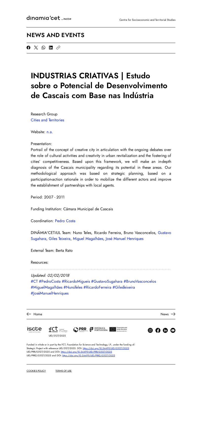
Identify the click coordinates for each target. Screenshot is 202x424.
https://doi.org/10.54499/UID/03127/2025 (106, 348)
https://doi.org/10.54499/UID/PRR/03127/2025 (86, 352)
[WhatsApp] (43, 47)
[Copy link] (58, 47)
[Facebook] (28, 47)
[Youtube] (172, 330)
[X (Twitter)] (36, 47)
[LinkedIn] (51, 47)
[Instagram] (150, 330)
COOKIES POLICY (36, 371)
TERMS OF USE (63, 371)
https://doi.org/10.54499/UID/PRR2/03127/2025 (88, 355)
